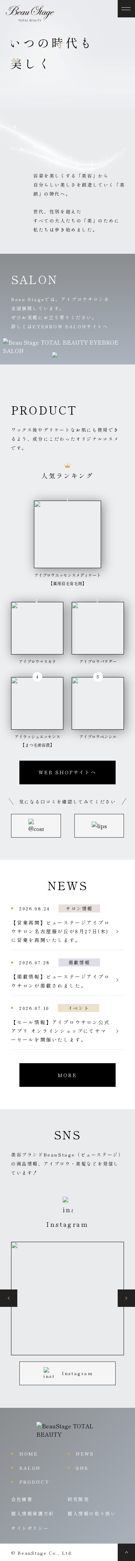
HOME (28, 1453)
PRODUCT (34, 1481)
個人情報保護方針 (32, 1513)
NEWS (85, 1453)
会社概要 (22, 1499)
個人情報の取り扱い (92, 1513)
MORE (67, 1075)
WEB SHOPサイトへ (67, 772)
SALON (30, 1468)
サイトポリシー (30, 1528)
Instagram (77, 1373)
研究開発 (78, 1499)
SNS (82, 1468)
